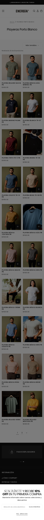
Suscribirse (34, 507)
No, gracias (22, 514)
